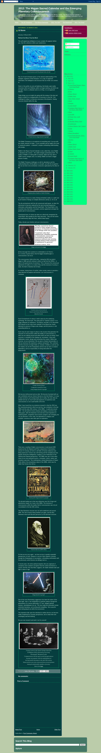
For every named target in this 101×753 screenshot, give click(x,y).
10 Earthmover (72, 124)
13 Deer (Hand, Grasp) (74, 149)
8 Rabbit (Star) (72, 96)
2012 (68, 194)
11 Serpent (71, 154)
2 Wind (70, 112)
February (71, 165)
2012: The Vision (79, 22)
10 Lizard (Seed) (72, 156)
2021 (68, 173)
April (69, 81)
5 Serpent (70, 103)
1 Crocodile (71, 114)
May (69, 78)
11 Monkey (71, 89)
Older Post (57, 729)
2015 (68, 187)
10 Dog (70, 91)
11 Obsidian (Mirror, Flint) (75, 121)
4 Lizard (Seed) (72, 105)
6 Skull (70, 101)
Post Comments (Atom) (30, 733)
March (70, 83)
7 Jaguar (70, 131)
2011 (68, 196)
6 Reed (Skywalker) (73, 133)
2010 (68, 199)
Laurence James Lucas (74, 33)
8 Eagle (70, 128)
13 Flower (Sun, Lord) (74, 117)
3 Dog (69, 142)
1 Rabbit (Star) (72, 147)
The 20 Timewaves (26, 22)
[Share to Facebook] (46, 671)
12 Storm (70, 119)
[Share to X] (44, 671)
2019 (68, 178)
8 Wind (70, 162)
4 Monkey (70, 140)
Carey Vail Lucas (29, 671)
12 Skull (70, 151)
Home (16, 22)
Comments (70, 47)
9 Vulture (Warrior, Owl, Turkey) (77, 126)
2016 (68, 185)
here (44, 247)
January (70, 168)
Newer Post (18, 729)
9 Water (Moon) (72, 94)
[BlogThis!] (42, 671)
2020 (68, 175)
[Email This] (40, 671)
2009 (68, 201)
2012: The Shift (55, 22)
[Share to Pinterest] (48, 671)
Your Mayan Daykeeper (41, 22)
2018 (68, 180)
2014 (68, 189)
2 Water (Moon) (72, 144)
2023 (68, 76)
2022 (68, 171)
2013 (68, 192)
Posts (69, 44)
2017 (68, 182)
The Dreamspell (67, 22)
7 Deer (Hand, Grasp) (74, 98)
